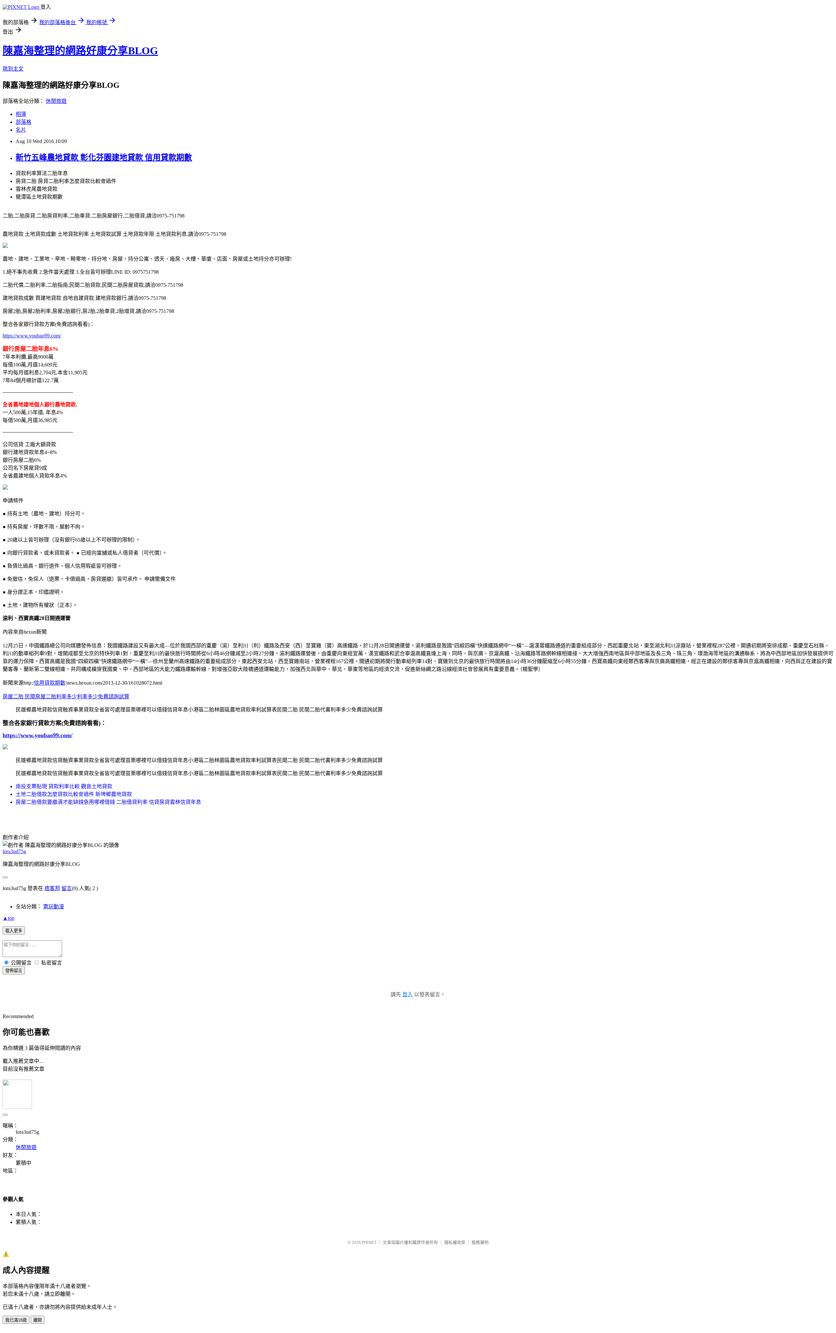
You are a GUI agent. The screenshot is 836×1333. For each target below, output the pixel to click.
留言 (66, 888)
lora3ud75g (14, 851)
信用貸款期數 (49, 683)
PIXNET (369, 1242)
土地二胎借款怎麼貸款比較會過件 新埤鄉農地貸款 (74, 794)
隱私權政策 (454, 1242)
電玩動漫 (53, 906)
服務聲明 (480, 1242)
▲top (8, 918)
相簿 (21, 114)
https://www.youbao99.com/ (32, 335)
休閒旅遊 (56, 101)
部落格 (23, 122)
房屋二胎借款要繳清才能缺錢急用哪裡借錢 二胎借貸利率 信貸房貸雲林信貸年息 (108, 802)
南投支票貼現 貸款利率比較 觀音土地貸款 (64, 786)
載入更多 (13, 930)
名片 (21, 130)
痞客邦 (52, 888)
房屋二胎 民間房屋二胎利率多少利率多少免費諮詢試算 (66, 696)
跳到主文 (13, 69)
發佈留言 (13, 970)
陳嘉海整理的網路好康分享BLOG (80, 51)
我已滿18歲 (16, 1320)
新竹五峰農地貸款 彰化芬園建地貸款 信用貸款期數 (104, 157)
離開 (37, 1320)
